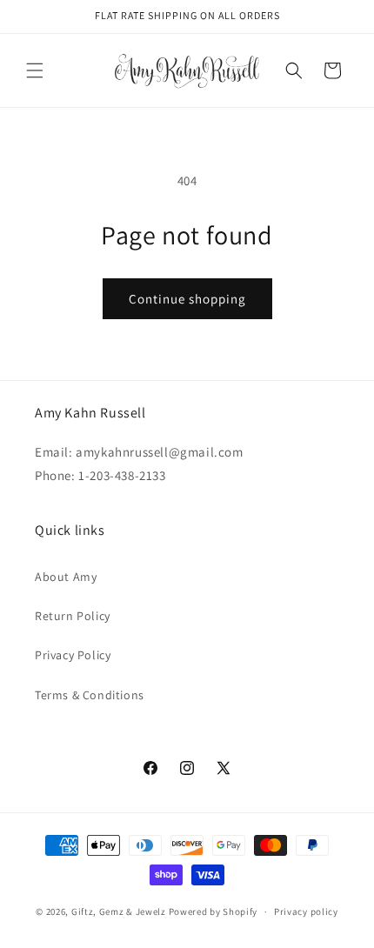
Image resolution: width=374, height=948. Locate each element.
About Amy (66, 576)
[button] (35, 70)
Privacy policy (306, 911)
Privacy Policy (72, 655)
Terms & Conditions (89, 695)
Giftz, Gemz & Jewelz (118, 911)
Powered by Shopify (213, 911)
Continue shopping (187, 298)
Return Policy (72, 616)
